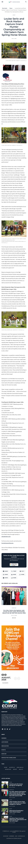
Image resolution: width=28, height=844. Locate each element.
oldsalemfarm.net (5, 536)
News (10, 8)
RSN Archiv (20, 767)
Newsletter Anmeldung (8, 757)
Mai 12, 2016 (14, 38)
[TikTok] (10, 729)
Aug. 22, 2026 (14, 615)
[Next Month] (18, 678)
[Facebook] (2, 729)
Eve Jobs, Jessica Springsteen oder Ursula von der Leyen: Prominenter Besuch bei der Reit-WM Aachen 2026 (14, 612)
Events (3, 749)
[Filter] (2, 675)
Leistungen (4, 742)
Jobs (6, 767)
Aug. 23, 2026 (12, 787)
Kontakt (3, 753)
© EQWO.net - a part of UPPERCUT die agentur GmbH (14, 832)
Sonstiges (14, 607)
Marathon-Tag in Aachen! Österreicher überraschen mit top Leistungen (17, 820)
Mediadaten (5, 745)
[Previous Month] (15, 678)
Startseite (4, 8)
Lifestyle (12, 767)
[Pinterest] (7, 729)
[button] (12, 617)
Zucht (21, 769)
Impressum (21, 836)
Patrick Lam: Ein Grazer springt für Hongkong (16, 784)
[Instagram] (5, 729)
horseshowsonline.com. (7, 543)
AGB (16, 836)
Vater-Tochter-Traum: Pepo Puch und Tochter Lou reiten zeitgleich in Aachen (17, 803)
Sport (14, 15)
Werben (3, 738)
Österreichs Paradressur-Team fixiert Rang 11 (16, 811)
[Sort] (5, 675)
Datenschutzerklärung (14, 838)
